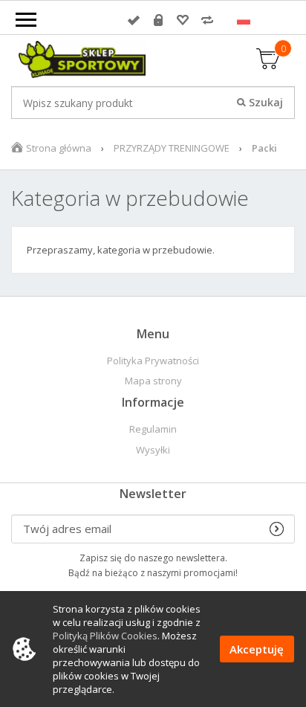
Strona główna (58, 148)
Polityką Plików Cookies (105, 635)
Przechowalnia (182, 20)
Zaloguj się (133, 20)
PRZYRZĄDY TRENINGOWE (172, 148)
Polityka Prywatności (153, 361)
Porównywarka (207, 20)
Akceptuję (257, 649)
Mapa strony (153, 381)
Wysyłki (153, 450)
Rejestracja (158, 20)
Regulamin (153, 429)
